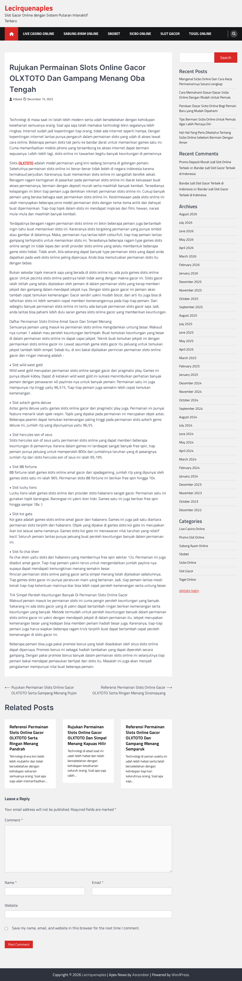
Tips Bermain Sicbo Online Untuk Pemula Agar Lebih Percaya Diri (207, 122)
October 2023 (188, 501)
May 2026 (186, 239)
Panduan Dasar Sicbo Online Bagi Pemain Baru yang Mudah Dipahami (207, 108)
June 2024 (186, 433)
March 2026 (187, 256)
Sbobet (114, 33)
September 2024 (191, 408)
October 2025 (188, 298)
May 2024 (186, 442)
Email (98, 882)
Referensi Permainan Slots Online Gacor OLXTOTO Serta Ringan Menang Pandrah (28, 738)
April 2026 (186, 247)
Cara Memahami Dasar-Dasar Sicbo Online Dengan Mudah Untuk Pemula (204, 95)
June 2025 (186, 332)
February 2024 (189, 467)
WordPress (180, 974)
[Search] (234, 33)
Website (11, 905)
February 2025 (189, 366)
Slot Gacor (170, 33)
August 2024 (188, 416)
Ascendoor (140, 974)
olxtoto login (189, 590)
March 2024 (187, 459)
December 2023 (190, 484)
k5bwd (17, 99)
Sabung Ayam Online (81, 33)
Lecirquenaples (29, 7)
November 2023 (190, 492)
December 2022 (190, 509)
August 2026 (188, 213)
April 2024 (186, 450)
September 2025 (191, 306)
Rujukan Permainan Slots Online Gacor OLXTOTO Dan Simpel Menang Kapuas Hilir (87, 735)
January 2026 (188, 273)
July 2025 (185, 323)
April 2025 (186, 349)
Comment (14, 820)
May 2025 (186, 340)
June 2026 (186, 230)
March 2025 (187, 357)
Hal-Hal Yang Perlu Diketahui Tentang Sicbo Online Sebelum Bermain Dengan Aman (206, 137)
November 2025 (190, 290)
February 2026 (189, 264)
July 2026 (185, 222)
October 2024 (188, 399)
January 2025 (188, 374)
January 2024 (188, 476)
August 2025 (188, 315)
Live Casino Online (38, 33)
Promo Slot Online (191, 537)
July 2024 (185, 425)
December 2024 (190, 383)
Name (11, 882)
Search (225, 57)
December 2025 (190, 281)
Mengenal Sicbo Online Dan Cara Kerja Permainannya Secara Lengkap (205, 81)
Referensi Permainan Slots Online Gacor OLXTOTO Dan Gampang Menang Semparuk (145, 738)
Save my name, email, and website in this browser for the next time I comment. (75, 928)
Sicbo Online (140, 33)
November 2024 (190, 391)
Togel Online (200, 33)
